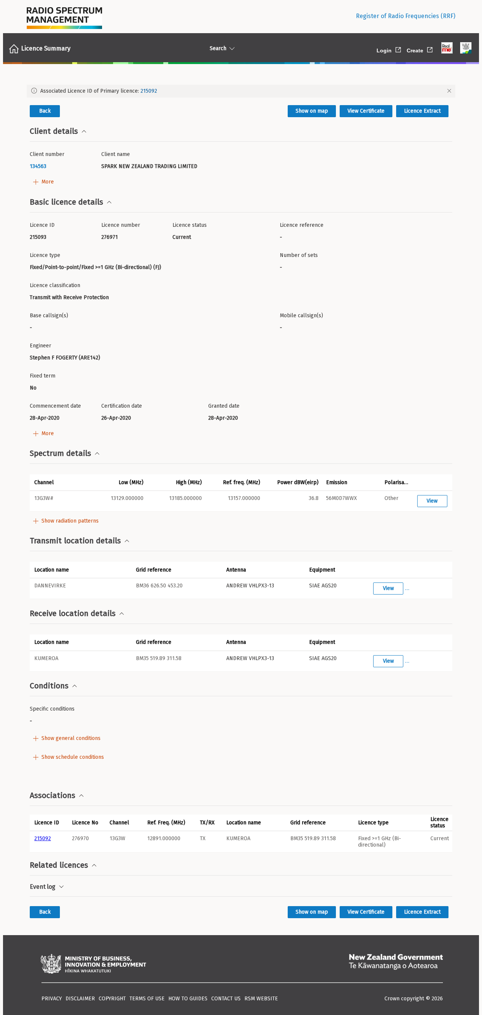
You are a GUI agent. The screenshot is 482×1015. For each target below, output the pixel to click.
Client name (115, 154)
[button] (59, 482)
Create (420, 49)
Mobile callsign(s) (301, 315)
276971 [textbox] (109, 237)
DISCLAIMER (80, 998)
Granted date (223, 406)
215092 (148, 91)
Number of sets (299, 255)
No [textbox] (33, 388)
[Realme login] (447, 48)
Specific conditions (52, 709)
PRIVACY (51, 998)
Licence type (45, 255)
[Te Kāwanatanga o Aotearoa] (396, 964)
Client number (47, 154)
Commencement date (55, 406)
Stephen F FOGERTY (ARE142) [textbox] (65, 358)
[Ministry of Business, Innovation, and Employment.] (93, 964)
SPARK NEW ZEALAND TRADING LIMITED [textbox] (149, 166)
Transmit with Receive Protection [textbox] (69, 297)
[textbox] (62, 166)
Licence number (120, 225)
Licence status (189, 225)
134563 (38, 166)
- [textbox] (281, 237)
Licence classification (55, 285)
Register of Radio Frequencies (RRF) (405, 16)
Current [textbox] (181, 237)
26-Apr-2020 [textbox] (116, 418)
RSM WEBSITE (261, 998)
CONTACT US (226, 998)
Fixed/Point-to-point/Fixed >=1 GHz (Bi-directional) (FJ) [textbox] (95, 267)
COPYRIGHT (112, 998)
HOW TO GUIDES (187, 998)
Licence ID (42, 225)
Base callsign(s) (49, 315)
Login (389, 49)
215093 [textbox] (38, 237)
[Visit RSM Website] (64, 16)
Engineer (40, 345)
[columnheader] (48, 822)
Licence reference (301, 225)
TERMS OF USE (147, 998)
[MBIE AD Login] (465, 48)
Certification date (121, 406)
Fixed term (42, 376)
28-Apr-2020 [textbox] (44, 418)
